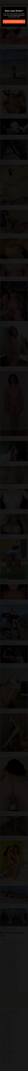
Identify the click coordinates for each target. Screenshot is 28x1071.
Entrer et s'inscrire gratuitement (14, 21)
